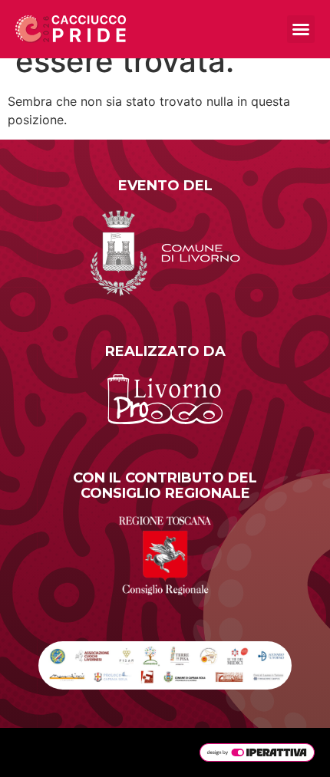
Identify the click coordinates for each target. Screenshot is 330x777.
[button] (301, 29)
